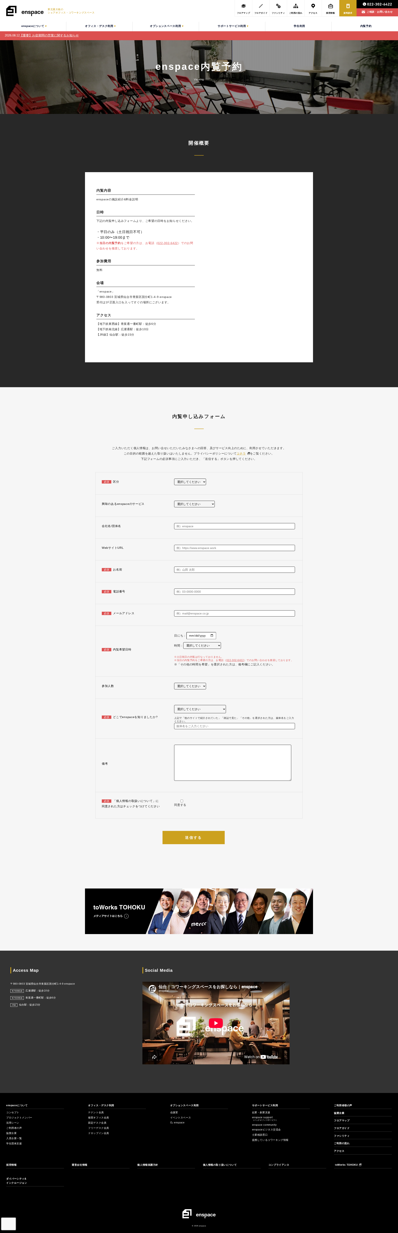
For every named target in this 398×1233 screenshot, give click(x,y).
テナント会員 (96, 1112)
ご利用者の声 (14, 1128)
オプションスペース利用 (184, 1105)
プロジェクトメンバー (19, 1117)
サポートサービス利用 (265, 1105)
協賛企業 (11, 1133)
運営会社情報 (79, 1165)
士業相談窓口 (260, 1135)
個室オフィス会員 (98, 1117)
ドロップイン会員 (98, 1133)
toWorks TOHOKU (346, 1165)
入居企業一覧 (14, 1138)
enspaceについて (17, 1105)
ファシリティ (341, 1136)
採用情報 (11, 1165)
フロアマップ (341, 1120)
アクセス (339, 1151)
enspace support (265, 1118)
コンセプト (12, 1112)
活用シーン (12, 1123)
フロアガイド (341, 1128)
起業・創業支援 (261, 1112)
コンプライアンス (278, 1165)
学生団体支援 (14, 1143)
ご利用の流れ (341, 1143)
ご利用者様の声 (343, 1105)
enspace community (264, 1125)
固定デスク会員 (97, 1123)
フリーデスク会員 (98, 1128)
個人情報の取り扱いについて (220, 1165)
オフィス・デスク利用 (101, 1105)
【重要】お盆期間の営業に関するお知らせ (49, 35)
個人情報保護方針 (147, 1165)
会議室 (174, 1112)
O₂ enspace (177, 1122)
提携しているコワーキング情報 (270, 1140)
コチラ (241, 453)
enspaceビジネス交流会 (266, 1129)
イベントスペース (180, 1117)
